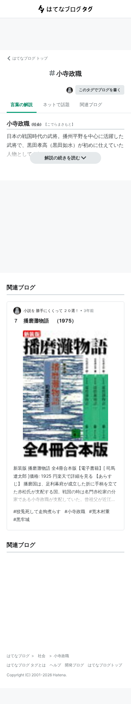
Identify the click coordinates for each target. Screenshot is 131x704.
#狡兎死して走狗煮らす (37, 511)
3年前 (89, 310)
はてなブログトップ (105, 665)
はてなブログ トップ (30, 58)
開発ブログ (74, 665)
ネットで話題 (56, 104)
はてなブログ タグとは (26, 665)
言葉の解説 (21, 104)
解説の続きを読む (62, 157)
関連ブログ (91, 104)
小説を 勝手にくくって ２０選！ (51, 310)
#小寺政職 (75, 511)
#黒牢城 (21, 519)
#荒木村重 (99, 511)
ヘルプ (55, 665)
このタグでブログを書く (100, 89)
